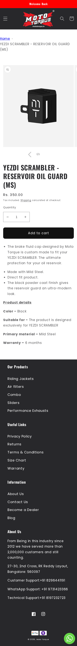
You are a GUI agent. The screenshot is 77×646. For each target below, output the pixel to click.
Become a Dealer (23, 509)
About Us (15, 493)
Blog (11, 517)
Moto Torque (42, 639)
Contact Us (17, 502)
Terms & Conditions (25, 452)
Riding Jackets (20, 378)
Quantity (9, 207)
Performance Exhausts (27, 410)
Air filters (15, 386)
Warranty (15, 468)
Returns (14, 444)
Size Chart (16, 460)
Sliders (13, 402)
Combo (14, 394)
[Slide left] (30, 154)
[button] (5, 18)
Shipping (26, 200)
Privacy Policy (19, 436)
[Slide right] (47, 154)
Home (5, 38)
